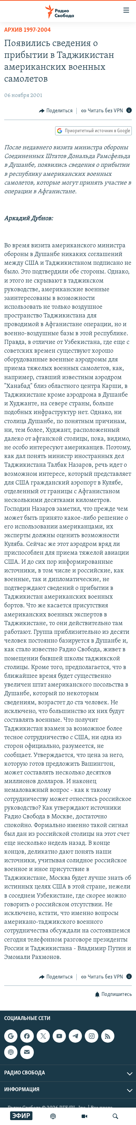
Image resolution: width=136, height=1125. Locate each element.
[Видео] (84, 1116)
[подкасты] (53, 1116)
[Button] (56, 110)
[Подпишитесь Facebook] (26, 1036)
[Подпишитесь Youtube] (59, 1036)
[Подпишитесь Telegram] (75, 1036)
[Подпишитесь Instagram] (91, 1036)
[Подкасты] (10, 1052)
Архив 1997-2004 (27, 30)
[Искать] (115, 1116)
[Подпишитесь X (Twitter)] (43, 1036)
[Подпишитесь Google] (10, 1036)
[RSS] (107, 1036)
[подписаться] (26, 1052)
